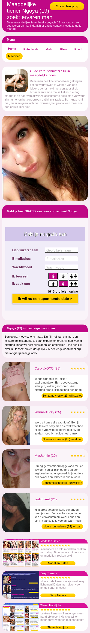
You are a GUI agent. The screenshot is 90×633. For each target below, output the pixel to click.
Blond (77, 49)
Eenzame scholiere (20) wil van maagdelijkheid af (62, 483)
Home (12, 48)
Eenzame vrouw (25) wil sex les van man (62, 396)
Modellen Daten (58, 563)
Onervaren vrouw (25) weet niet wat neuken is (62, 440)
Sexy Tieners (58, 595)
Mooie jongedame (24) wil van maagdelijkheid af (62, 527)
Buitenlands (31, 49)
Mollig (49, 49)
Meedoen (14, 56)
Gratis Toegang (67, 6)
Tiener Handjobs (58, 627)
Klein (63, 49)
